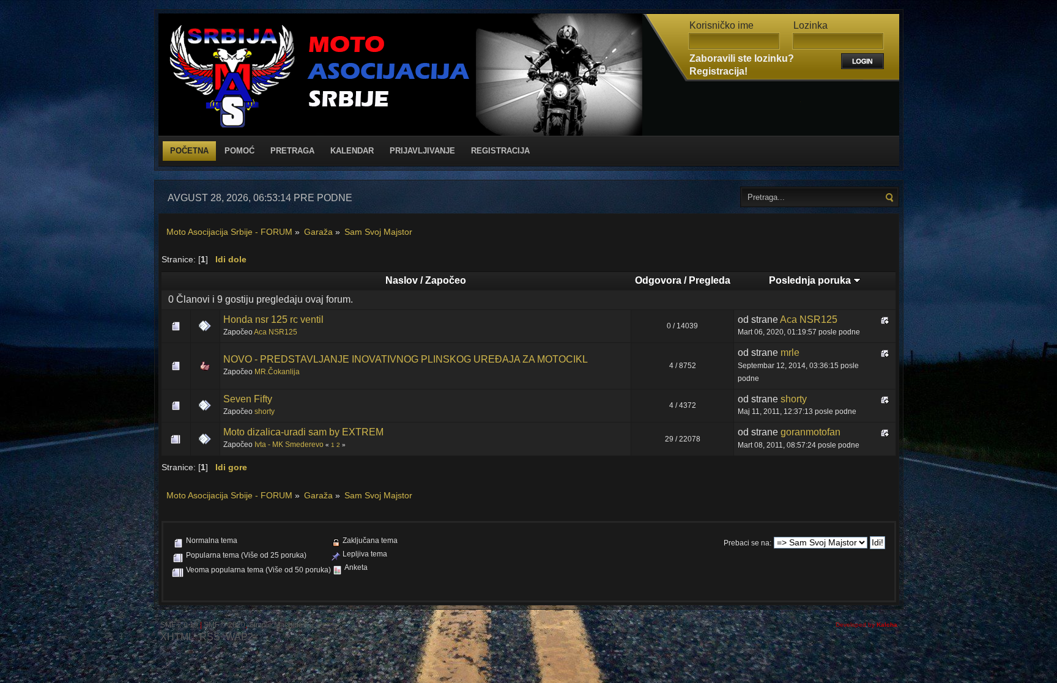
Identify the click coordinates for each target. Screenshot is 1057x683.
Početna (189, 150)
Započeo (445, 280)
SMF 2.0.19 (179, 625)
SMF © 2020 (224, 625)
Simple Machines (277, 625)
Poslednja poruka (811, 280)
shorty (264, 411)
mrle (790, 352)
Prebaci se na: (747, 543)
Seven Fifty (247, 399)
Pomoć (239, 150)
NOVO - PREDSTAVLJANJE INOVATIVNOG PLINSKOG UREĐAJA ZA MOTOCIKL (405, 359)
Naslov (401, 280)
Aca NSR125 (275, 332)
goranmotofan (810, 432)
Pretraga (292, 150)
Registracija (500, 150)
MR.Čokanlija (277, 371)
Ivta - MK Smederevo (289, 444)
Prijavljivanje (422, 150)
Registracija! (718, 71)
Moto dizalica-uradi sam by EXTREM (303, 432)
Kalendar (352, 150)
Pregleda (709, 280)
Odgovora (658, 280)
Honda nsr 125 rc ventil (273, 319)
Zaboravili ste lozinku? (741, 58)
